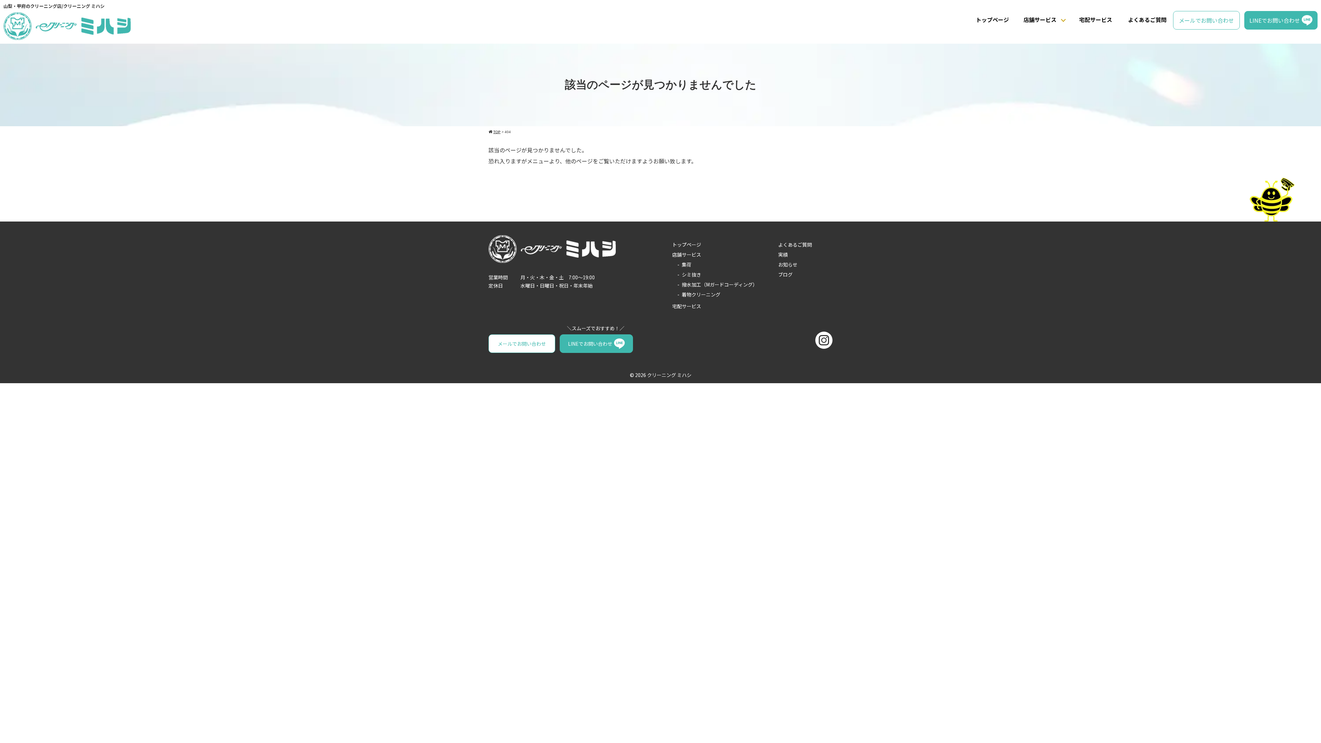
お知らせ (787, 264)
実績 (783, 254)
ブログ (785, 274)
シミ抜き (691, 274)
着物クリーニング (701, 294)
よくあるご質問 (1147, 19)
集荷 (686, 264)
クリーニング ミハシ (669, 375)
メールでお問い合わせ (1206, 20)
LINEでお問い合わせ (1274, 20)
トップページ (992, 19)
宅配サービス (1095, 19)
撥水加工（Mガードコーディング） (720, 284)
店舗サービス (1039, 19)
